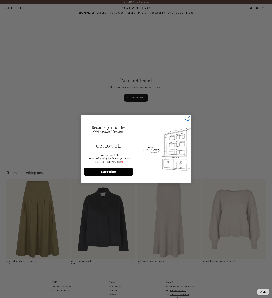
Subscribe (108, 172)
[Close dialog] (187, 118)
